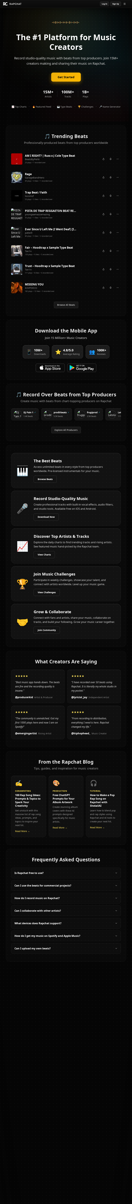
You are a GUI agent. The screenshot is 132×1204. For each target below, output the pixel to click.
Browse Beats (45, 479)
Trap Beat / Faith (36, 192)
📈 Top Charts (19, 106)
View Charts (44, 554)
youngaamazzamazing (37, 214)
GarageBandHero (34, 177)
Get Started (66, 77)
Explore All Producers (66, 429)
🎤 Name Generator (110, 106)
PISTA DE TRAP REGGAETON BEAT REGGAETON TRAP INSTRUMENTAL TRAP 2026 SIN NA (51, 211)
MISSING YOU (34, 284)
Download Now (46, 516)
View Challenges (47, 592)
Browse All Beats (66, 304)
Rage (28, 174)
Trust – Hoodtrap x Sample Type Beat (50, 266)
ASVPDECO (31, 287)
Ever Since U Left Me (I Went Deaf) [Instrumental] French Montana (51, 229)
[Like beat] (103, 159)
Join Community (47, 630)
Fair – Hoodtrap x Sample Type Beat (49, 247)
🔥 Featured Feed (41, 106)
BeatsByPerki (32, 159)
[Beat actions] (117, 159)
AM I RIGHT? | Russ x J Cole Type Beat (50, 155)
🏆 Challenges (85, 106)
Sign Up (115, 4)
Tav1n (28, 251)
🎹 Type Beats (64, 106)
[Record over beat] (110, 159)
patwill (28, 232)
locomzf (29, 196)
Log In (104, 4)
